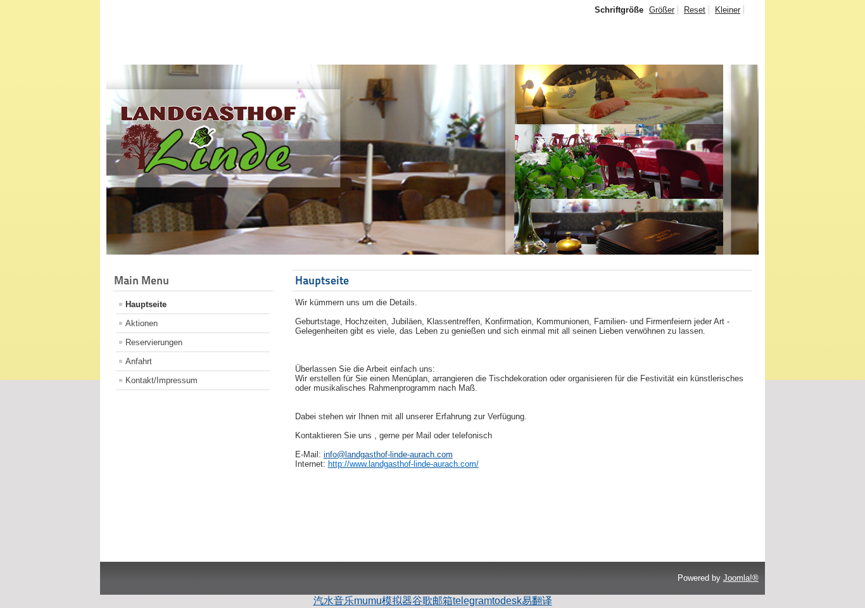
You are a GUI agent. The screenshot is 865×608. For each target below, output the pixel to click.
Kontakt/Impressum (161, 380)
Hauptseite (146, 304)
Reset (694, 10)
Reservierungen (153, 342)
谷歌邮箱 (432, 600)
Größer (661, 10)
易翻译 (537, 600)
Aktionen (141, 323)
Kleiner (727, 10)
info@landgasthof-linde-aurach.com (388, 454)
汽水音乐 (333, 600)
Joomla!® (741, 578)
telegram (472, 600)
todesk (507, 600)
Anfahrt (138, 361)
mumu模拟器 (383, 600)
